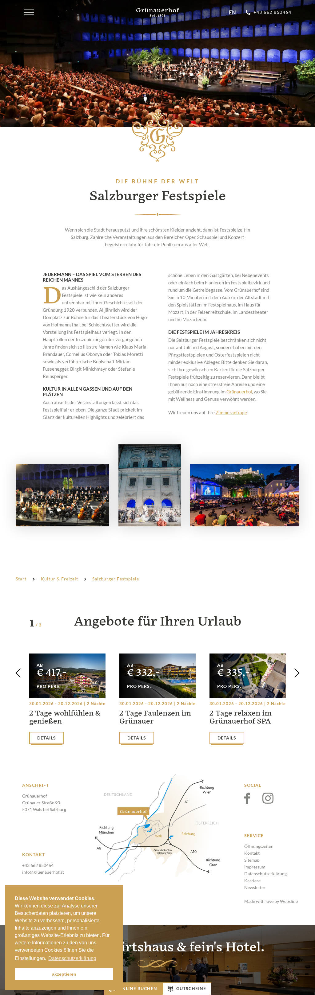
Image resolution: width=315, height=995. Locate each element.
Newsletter (254, 887)
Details (46, 737)
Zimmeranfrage (231, 412)
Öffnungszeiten (258, 846)
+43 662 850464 (38, 865)
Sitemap (252, 860)
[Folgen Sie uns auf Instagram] (267, 798)
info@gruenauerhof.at (43, 872)
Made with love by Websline (271, 901)
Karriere (252, 880)
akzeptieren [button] (64, 974)
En (232, 13)
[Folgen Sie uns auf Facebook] (253, 798)
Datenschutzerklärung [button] (72, 958)
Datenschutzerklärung (265, 873)
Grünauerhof (239, 391)
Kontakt (252, 853)
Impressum (254, 866)
